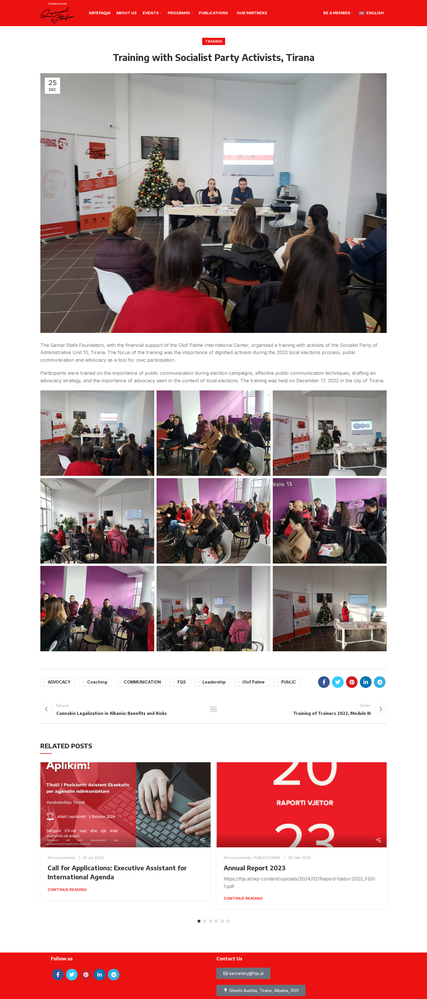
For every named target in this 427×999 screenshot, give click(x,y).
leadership (214, 681)
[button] (261, 990)
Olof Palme (253, 681)
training (213, 41)
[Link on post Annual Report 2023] (301, 804)
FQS (181, 681)
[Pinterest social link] (352, 682)
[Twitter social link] (338, 682)
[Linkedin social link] (366, 682)
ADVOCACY (59, 681)
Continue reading (67, 889)
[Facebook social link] (324, 682)
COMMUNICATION (142, 681)
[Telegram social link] (379, 682)
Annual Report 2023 (255, 868)
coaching (97, 681)
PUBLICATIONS (267, 857)
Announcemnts (61, 857)
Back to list (213, 709)
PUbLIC (288, 681)
